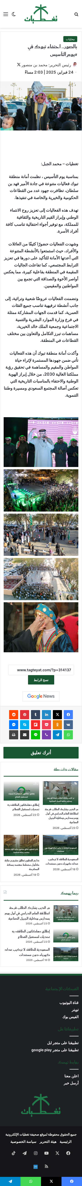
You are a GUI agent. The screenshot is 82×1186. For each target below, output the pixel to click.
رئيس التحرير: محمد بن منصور (46, 65)
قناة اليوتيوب (69, 1002)
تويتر (75, 1010)
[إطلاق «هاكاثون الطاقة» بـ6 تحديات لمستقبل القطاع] (21, 791)
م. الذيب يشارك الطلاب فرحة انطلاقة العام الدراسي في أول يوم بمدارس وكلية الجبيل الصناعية (61, 816)
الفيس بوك (70, 1017)
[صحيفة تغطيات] (41, 14)
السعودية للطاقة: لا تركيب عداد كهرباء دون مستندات (62, 861)
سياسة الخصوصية (23, 1141)
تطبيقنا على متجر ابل (63, 1043)
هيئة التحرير (48, 1141)
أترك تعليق (41, 752)
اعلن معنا (71, 1076)
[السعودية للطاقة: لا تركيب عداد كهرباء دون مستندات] (60, 845)
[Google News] (41, 696)
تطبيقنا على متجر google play (55, 1050)
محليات (70, 39)
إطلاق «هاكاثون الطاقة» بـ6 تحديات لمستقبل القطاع (23, 807)
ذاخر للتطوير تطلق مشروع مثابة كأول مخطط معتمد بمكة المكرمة (22, 865)
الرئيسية (66, 1141)
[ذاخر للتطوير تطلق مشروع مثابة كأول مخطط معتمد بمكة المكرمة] (21, 845)
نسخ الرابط (41, 680)
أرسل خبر (71, 1083)
